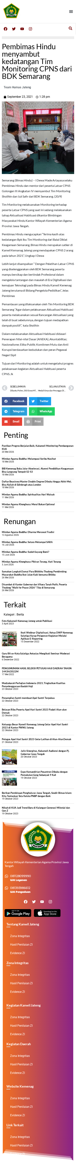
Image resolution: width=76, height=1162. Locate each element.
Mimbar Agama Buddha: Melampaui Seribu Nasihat (29, 458)
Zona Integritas (20, 936)
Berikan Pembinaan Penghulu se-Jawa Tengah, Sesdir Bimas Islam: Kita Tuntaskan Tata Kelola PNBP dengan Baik (37, 794)
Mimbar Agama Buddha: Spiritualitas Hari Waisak (28, 494)
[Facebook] (5, 29)
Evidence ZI (17, 953)
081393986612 (20, 888)
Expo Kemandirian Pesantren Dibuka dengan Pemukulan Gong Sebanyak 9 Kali (44, 773)
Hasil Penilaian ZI (21, 944)
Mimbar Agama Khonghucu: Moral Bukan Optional (28, 504)
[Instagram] (30, 29)
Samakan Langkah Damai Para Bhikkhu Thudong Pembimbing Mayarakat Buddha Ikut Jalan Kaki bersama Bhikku (34, 573)
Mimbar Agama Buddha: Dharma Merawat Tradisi (28, 532)
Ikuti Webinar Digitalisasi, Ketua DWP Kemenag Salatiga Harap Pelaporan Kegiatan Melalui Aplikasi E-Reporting (47, 635)
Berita (20, 614)
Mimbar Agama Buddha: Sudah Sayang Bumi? (25, 551)
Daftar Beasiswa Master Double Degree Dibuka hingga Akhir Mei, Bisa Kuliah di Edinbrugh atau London (37, 483)
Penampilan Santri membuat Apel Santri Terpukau (28, 697)
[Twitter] (14, 29)
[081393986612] (6, 888)
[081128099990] (6, 876)
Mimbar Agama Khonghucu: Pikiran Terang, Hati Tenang (31, 561)
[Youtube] (22, 29)
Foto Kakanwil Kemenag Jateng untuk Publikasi (27, 620)
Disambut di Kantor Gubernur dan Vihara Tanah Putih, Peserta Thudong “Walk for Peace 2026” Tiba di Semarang (34, 586)
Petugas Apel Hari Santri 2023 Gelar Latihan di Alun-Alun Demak (36, 739)
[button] (71, 11)
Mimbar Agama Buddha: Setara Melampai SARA (27, 542)
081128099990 (20, 876)
